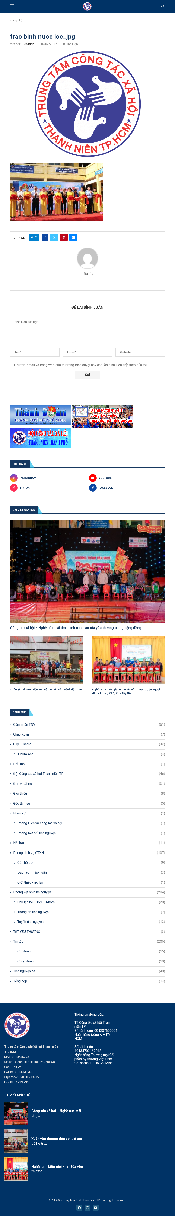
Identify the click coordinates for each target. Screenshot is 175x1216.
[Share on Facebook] (45, 237)
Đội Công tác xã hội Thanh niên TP (89, 774)
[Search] (163, 6)
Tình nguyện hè (89, 971)
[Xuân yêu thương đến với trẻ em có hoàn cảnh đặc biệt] (46, 660)
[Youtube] (96, 1208)
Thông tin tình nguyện (91, 912)
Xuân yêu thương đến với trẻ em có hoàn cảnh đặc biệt (46, 689)
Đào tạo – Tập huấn (91, 872)
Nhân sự (89, 813)
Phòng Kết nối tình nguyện (91, 833)
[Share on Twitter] (54, 237)
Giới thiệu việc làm (91, 882)
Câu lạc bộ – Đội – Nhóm (91, 902)
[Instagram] (87, 1208)
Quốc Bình (27, 44)
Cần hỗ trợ (91, 863)
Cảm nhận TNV (89, 725)
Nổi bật (89, 843)
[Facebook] (79, 1208)
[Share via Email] (73, 237)
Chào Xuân (89, 734)
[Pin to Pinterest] (64, 237)
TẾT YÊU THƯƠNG (89, 932)
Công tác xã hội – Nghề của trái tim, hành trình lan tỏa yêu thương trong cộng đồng (75, 628)
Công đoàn (91, 961)
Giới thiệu (89, 793)
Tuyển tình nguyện (91, 922)
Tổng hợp (89, 981)
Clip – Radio (89, 744)
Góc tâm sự (89, 803)
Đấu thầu (89, 764)
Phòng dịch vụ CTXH (89, 853)
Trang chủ (16, 20)
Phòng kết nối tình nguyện (89, 892)
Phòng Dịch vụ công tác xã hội (91, 823)
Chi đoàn (91, 951)
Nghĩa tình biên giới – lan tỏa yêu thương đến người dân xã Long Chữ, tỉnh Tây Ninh (126, 691)
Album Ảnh (91, 754)
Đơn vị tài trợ (89, 784)
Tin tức (89, 941)
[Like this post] (35, 237)
